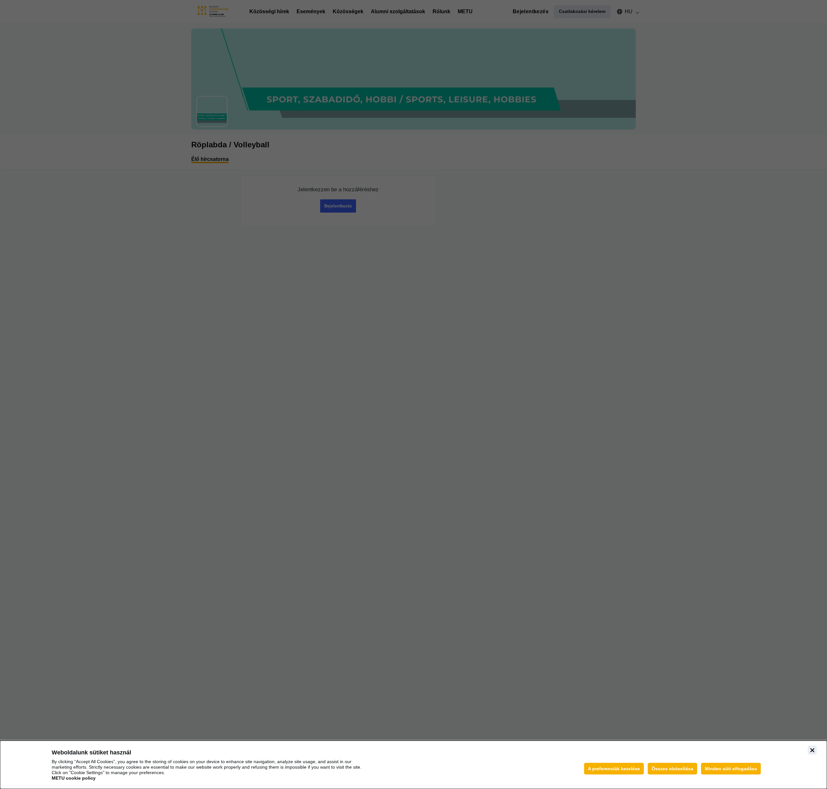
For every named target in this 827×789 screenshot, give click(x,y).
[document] (413, 765)
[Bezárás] (812, 750)
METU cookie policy (74, 778)
